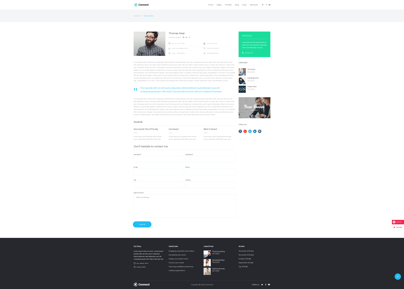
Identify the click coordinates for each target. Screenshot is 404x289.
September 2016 (245, 263)
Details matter (251, 87)
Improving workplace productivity (181, 267)
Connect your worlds (176, 263)
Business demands (218, 269)
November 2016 (244, 255)
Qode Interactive (207, 285)
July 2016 (242, 267)
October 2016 (244, 259)
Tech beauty (251, 69)
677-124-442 (249, 53)
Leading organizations (177, 270)
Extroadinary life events (177, 255)
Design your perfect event (178, 259)
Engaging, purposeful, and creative (181, 251)
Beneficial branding (218, 260)
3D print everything (218, 251)
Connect (137, 16)
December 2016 (244, 251)
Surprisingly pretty (253, 78)
